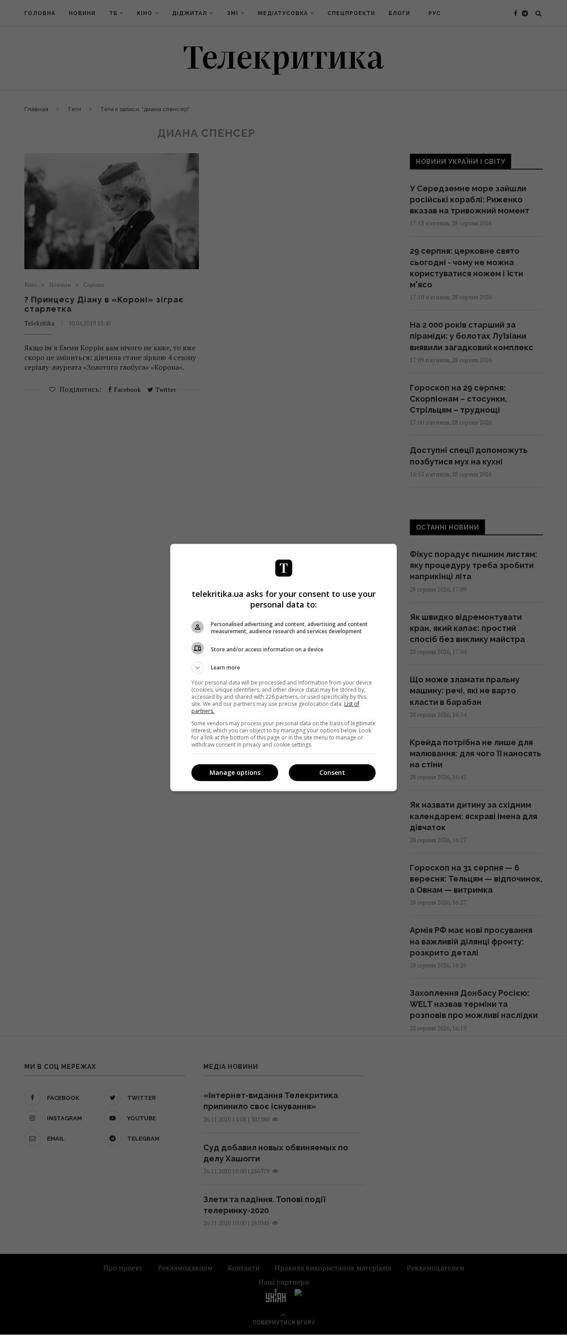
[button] (283, 668)
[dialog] (283, 667)
